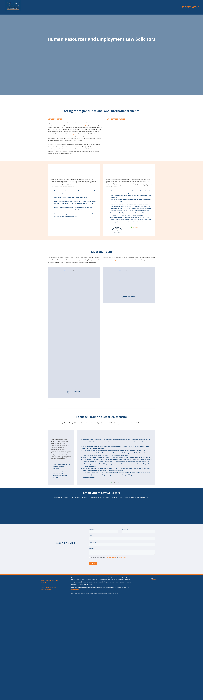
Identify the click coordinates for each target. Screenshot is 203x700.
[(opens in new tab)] (154, 637)
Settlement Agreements (117, 123)
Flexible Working (141, 125)
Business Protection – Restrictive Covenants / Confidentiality (146, 130)
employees (75, 134)
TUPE (112, 148)
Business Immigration (116, 156)
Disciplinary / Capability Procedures (117, 151)
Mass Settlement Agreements (145, 156)
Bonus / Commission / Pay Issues (145, 127)
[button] (178, 6)
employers (59, 134)
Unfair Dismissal (115, 141)
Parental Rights (141, 136)
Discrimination (114, 133)
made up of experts (83, 125)
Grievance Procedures (117, 146)
